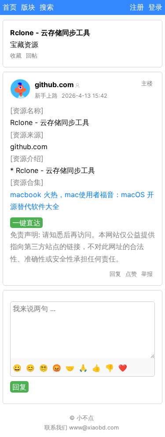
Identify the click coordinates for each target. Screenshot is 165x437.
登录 (155, 7)
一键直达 (26, 222)
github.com (54, 84)
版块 (28, 7)
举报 (147, 274)
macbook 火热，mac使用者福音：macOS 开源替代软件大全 (82, 200)
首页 (10, 7)
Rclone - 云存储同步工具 (50, 32)
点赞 (131, 274)
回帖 (31, 55)
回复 (115, 274)
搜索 (47, 7)
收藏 (16, 55)
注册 (137, 7)
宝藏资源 (24, 44)
